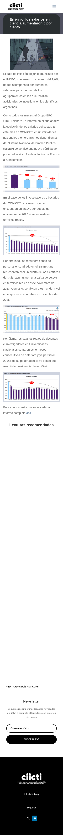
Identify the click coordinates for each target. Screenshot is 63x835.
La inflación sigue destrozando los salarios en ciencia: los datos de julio (30, 474)
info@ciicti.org (31, 794)
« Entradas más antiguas (22, 686)
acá (28, 413)
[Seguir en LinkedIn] (34, 818)
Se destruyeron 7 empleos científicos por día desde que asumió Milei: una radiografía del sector (30, 630)
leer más (15, 497)
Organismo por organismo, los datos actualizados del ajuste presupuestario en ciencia (31, 550)
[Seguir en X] (28, 818)
